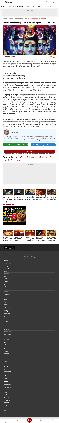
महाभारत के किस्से (50, 157)
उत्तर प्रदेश (6, 266)
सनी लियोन (6, 339)
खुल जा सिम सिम (7, 329)
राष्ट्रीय (5, 271)
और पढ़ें (38, 140)
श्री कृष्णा (6, 359)
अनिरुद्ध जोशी (12, 56)
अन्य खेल (6, 378)
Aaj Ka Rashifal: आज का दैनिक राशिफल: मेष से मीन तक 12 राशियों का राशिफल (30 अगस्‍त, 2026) (19, 238)
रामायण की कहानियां (8, 160)
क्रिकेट (34, 6)
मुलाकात (6, 344)
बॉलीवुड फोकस (7, 334)
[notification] (56, 2)
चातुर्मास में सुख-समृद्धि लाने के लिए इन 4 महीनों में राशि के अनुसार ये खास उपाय (51, 197)
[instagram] (34, 257)
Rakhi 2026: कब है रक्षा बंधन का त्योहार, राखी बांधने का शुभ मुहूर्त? (41, 197)
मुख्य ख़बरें (6, 268)
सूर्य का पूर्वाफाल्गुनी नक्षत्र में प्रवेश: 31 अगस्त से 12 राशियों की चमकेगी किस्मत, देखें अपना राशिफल (41, 238)
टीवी (5, 342)
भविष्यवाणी (6, 353)
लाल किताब (6, 395)
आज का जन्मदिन (7, 387)
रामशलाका (6, 402)
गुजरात (5, 286)
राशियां (5, 392)
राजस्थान (6, 292)
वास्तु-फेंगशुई (6, 397)
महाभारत (6, 364)
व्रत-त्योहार (6, 366)
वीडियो (7, 202)
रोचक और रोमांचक (19, 160)
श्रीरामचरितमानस (48, 6)
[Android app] (9, 247)
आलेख (5, 324)
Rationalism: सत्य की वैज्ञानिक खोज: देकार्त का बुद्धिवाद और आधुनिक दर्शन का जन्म (19, 197)
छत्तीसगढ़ (6, 284)
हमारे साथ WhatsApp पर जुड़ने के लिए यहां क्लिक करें (16, 145)
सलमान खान (6, 337)
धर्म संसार (8, 228)
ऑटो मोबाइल (7, 297)
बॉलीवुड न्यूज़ (7, 313)
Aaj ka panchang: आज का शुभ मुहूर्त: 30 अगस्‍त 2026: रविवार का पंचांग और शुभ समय (30, 238)
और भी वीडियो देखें (8, 205)
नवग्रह (5, 410)
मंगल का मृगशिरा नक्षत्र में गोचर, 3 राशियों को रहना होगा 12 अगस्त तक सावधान (7, 197)
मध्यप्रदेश (6, 281)
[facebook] (24, 257)
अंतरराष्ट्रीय (6, 274)
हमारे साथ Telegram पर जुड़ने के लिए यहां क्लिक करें (43, 145)
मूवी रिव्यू (6, 321)
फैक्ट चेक (6, 302)
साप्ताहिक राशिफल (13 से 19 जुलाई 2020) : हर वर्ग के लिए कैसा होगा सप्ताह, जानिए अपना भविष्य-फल (29, 154)
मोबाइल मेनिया (7, 307)
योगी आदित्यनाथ (7, 263)
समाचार (3, 6)
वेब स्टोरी (6, 319)
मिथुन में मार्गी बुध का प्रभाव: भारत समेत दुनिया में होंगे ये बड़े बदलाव (30, 197)
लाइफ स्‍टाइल (34, 157)
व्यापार (5, 304)
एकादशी (6, 351)
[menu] (2, 2)
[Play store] (53, 2)
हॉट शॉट (6, 316)
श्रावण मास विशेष (19, 19)
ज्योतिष (40, 6)
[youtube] (31, 257)
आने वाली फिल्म (7, 332)
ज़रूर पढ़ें (7, 187)
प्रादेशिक (6, 279)
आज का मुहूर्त (7, 390)
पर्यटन (5, 326)
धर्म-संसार (28, 6)
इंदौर (5, 276)
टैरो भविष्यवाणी (7, 400)
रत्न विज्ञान (6, 413)
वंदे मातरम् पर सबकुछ (18, 6)
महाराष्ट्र (5, 289)
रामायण (5, 361)
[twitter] (27, 257)
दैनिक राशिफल (7, 384)
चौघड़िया (6, 405)
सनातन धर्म (6, 356)
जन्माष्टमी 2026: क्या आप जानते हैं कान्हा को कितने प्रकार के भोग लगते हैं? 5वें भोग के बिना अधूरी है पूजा (52, 238)
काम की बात (7, 294)
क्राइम (5, 299)
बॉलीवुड (9, 6)
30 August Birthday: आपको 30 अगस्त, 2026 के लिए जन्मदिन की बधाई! (7, 238)
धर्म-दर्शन (11, 19)
